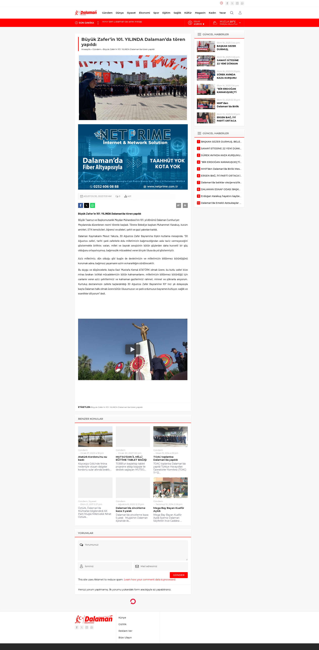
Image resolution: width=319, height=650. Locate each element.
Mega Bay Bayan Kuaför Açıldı (168, 509)
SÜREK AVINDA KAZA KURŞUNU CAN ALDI (227, 78)
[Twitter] (232, 3)
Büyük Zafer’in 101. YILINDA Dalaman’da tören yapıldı (117, 407)
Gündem (96, 49)
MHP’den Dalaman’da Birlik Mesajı (228, 106)
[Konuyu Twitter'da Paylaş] (86, 205)
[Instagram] (237, 3)
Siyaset (92, 501)
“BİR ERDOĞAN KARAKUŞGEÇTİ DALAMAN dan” (227, 92)
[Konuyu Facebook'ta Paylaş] (80, 205)
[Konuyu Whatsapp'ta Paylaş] (92, 205)
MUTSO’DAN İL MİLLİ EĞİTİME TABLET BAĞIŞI (131, 458)
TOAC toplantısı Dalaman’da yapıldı (165, 458)
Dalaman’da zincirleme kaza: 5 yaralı (130, 509)
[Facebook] (227, 3)
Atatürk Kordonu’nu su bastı (92, 458)
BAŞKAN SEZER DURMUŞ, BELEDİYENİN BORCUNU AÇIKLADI (140, 22)
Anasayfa (85, 49)
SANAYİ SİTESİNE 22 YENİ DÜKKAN (228, 62)
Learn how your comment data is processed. (150, 579)
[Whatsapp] (242, 3)
